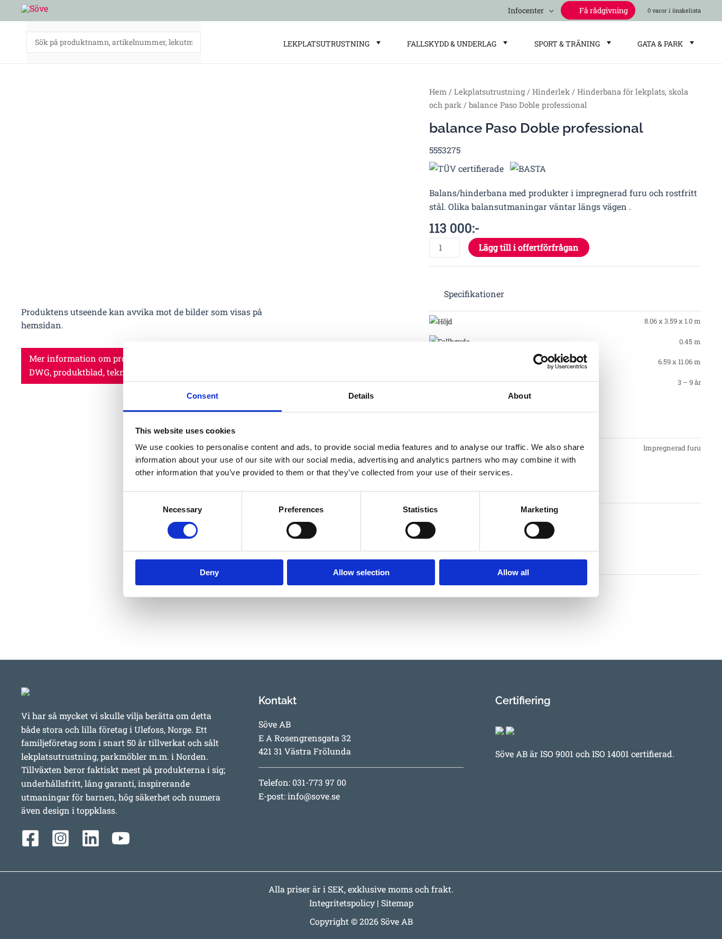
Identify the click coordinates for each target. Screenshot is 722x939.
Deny (209, 572)
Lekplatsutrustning (489, 92)
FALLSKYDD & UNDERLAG (450, 44)
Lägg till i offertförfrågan (529, 247)
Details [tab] (361, 395)
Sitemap (397, 902)
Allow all (513, 572)
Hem (438, 92)
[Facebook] (30, 838)
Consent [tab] (202, 395)
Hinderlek (551, 92)
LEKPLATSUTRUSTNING (324, 44)
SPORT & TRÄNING (565, 44)
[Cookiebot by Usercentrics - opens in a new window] (541, 361)
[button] (548, 10)
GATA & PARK (658, 44)
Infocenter (524, 10)
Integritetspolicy (342, 902)
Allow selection (361, 572)
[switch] (301, 530)
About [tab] (519, 395)
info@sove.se (314, 796)
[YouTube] (121, 838)
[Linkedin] (90, 838)
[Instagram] (60, 838)
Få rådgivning (603, 10)
